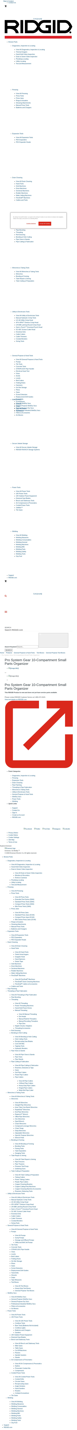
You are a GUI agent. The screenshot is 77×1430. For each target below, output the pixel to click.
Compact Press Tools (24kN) (24, 904)
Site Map (11, 840)
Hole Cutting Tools (21, 1039)
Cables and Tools (22, 200)
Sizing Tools (20, 341)
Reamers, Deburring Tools (23, 1191)
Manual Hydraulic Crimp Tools (26, 318)
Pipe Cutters (19, 1077)
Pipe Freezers (19, 1161)
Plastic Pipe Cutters (21, 1182)
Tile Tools (19, 364)
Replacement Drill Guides (24, 397)
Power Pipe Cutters (21, 1075)
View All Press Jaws (22, 912)
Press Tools (20, 96)
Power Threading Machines (24, 1005)
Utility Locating (21, 61)
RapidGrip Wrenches (22, 1109)
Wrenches (19, 274)
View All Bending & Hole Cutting (26, 1036)
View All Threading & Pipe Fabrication (24, 995)
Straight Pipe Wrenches (23, 1105)
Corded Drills (19, 1379)
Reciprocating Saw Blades (24, 1041)
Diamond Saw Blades (23, 498)
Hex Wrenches (20, 1119)
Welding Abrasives (22, 537)
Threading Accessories (22, 1028)
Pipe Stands (19, 1059)
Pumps (18, 362)
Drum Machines (21, 188)
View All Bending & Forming (24, 1144)
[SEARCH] (53, 640)
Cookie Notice (13, 835)
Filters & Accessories (23, 413)
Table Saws (19, 1348)
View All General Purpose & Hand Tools (29, 359)
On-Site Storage (21, 387)
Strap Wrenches (20, 1130)
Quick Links (12, 803)
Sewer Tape (19, 961)
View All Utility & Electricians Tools (27, 315)
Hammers (19, 385)
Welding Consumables (23, 540)
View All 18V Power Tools (23, 1321)
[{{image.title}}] (13, 668)
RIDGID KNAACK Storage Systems (28, 449)
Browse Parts (12, 42)
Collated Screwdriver (22, 1393)
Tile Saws (19, 510)
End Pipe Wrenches (21, 1112)
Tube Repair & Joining (23, 278)
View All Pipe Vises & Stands (25, 1054)
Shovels (14, 1275)
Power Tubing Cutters (22, 1179)
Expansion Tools (17, 133)
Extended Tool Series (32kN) (24, 899)
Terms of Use (12, 842)
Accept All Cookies (45, 223)
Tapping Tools (19, 1046)
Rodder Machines (22, 193)
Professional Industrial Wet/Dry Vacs (28, 410)
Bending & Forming (22, 276)
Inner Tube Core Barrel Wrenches (26, 1107)
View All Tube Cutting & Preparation (27, 1175)
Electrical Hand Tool (22, 371)
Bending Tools (20, 1146)
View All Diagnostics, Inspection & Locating (30, 49)
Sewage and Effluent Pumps (24, 1240)
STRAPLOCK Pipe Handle (25, 369)
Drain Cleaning (17, 177)
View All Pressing (22, 93)
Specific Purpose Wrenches (24, 1135)
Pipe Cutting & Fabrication (25, 241)
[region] (38, 220)
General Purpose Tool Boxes (24, 1290)
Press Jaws (20, 98)
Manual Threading (21, 1010)
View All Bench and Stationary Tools (27, 1343)
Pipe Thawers (19, 1164)
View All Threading (21, 1003)
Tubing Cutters (20, 1177)
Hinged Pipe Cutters (25, 1088)
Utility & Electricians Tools (20, 311)
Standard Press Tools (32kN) (24, 902)
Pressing (15, 89)
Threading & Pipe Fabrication (22, 787)
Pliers (18, 390)
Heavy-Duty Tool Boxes (23, 1288)
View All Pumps (20, 1235)
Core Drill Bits (19, 1044)
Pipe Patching (17, 785)
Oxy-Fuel (19, 556)
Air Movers (19, 415)
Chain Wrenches (20, 1123)
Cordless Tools (20, 1323)
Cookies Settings (31, 223)
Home (2, 653)
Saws (18, 392)
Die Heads (22, 1016)
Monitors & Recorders (22, 875)
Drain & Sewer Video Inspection (26, 56)
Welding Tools (20, 554)
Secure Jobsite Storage (20, 443)
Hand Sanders (20, 1388)
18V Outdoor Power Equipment (26, 496)
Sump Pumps (19, 1238)
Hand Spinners (20, 959)
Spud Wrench (19, 1121)
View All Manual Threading (28, 1014)
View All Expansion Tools (24, 137)
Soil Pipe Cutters (20, 1072)
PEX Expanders (21, 140)
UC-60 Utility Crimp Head (24, 320)
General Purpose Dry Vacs (25, 408)
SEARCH (8, 650)
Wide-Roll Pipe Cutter (26, 1090)
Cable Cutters (20, 334)
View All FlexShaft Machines (25, 979)
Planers (17, 1353)
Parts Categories (14, 771)
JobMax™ (19, 507)
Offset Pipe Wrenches (22, 1116)
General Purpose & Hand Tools (22, 355)
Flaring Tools (19, 1148)
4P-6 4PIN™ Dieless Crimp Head (27, 322)
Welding (15, 531)
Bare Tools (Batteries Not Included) (26, 1325)
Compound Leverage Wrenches (25, 1126)
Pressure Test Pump (21, 1166)
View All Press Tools (22, 897)
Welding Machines (22, 544)
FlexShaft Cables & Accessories (26, 984)
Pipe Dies (22, 1023)
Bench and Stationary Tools (25, 500)
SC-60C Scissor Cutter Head (25, 329)
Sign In (14, 812)
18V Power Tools (21, 493)
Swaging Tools (20, 1153)
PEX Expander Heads (23, 142)
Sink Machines (21, 186)
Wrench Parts (19, 1137)
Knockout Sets (21, 332)
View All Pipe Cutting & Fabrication (26, 1065)
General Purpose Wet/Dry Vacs (26, 406)
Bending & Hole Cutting (24, 237)
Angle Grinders (20, 1386)
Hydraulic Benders (21, 1048)
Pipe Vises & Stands (23, 239)
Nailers (17, 1366)
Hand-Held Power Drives (23, 1008)
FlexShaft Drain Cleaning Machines (27, 981)
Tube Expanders (20, 1151)
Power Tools (16, 487)
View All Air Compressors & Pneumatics (28, 1363)
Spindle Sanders (20, 1355)
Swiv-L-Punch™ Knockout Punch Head (29, 327)
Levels (18, 378)
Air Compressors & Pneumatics (26, 503)
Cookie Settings (13, 837)
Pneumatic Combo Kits (22, 1368)
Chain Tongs (19, 1128)
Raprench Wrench (21, 1114)
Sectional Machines (22, 191)
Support (11, 575)
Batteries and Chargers (23, 107)
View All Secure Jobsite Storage (26, 447)
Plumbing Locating (22, 59)
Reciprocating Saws (21, 1384)
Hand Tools (20, 184)
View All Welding (21, 535)
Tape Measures (16, 1280)
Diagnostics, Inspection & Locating (23, 46)
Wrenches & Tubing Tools (20, 268)
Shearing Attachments (23, 103)
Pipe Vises (18, 1057)
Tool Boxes (40, 653)
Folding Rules (20, 383)
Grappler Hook (20, 957)
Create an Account (18, 815)
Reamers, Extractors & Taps (24, 1068)
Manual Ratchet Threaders (28, 1019)
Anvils (18, 376)
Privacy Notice (13, 833)
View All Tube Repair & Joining (25, 1159)
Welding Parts (20, 549)
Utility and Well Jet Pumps (23, 1242)
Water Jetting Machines (23, 195)
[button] (19, 608)
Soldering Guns (20, 1168)
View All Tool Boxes (21, 1286)
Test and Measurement (23, 63)
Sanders (18, 1332)
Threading (19, 232)
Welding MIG (20, 547)
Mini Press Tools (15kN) (23, 906)
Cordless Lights (20, 1328)
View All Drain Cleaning (24, 181)
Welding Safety (21, 551)
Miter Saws (18, 1346)
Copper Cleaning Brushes (23, 1184)
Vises (18, 373)
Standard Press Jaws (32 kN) (24, 915)
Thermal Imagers (21, 52)
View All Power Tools (23, 491)
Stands (17, 1357)
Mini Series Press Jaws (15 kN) (25, 919)
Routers (17, 1391)
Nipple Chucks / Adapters (23, 1026)
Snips (13, 1277)
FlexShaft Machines (23, 198)
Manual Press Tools (22, 105)
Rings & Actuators (22, 100)
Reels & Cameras (21, 877)
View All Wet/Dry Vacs (23, 403)
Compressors (19, 1370)
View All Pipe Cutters (26, 1081)
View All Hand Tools (21, 952)
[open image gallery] (5, 672)
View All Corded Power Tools (24, 1377)
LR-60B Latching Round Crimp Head (28, 325)
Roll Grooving (20, 234)
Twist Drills (15, 1273)
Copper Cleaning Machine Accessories (28, 1189)
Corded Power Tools (23, 505)
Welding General (21, 542)
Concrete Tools (21, 366)
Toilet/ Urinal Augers (21, 954)
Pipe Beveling (20, 230)
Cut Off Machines (20, 1350)
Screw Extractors (21, 394)
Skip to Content (8, 1)
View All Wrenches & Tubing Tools (27, 271)
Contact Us (12, 2)
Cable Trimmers (21, 336)
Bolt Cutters (20, 380)
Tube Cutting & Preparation (25, 281)
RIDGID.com (12, 577)
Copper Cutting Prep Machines (25, 1186)
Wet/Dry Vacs (16, 399)
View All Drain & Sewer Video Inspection (28, 873)
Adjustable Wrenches (22, 1133)
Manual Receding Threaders (28, 1021)
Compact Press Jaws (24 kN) (24, 917)
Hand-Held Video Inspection (25, 54)
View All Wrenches (21, 1102)
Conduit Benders (21, 339)
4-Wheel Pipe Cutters (26, 1083)
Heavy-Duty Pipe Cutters (27, 1085)
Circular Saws (19, 1381)
